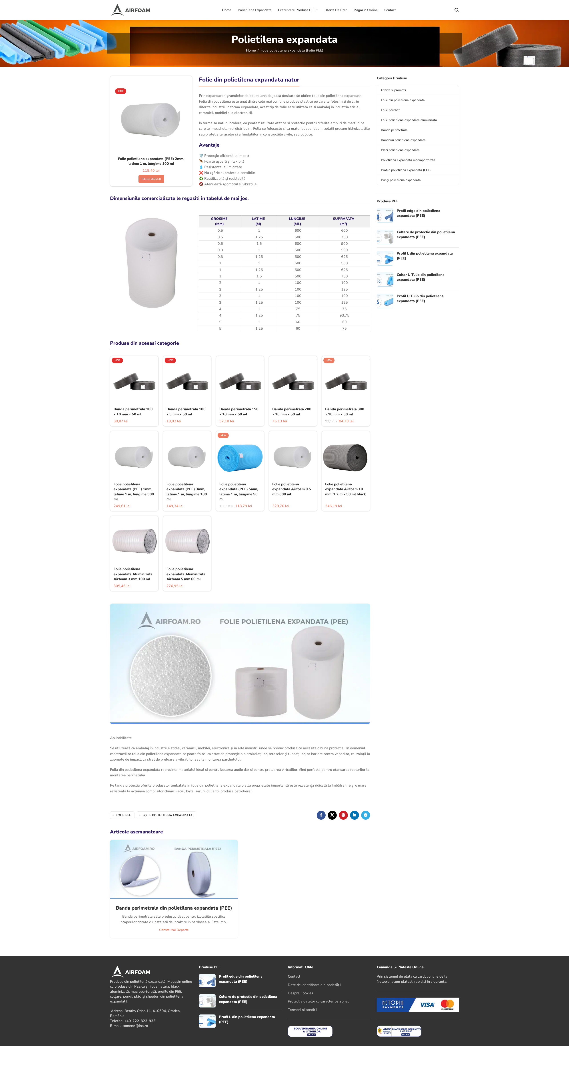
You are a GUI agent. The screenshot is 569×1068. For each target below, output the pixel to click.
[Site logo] (136, 9)
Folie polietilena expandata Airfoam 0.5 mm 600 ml (291, 489)
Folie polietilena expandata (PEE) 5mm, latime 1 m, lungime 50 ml (238, 492)
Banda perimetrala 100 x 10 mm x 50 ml (133, 411)
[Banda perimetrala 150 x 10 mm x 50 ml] (240, 380)
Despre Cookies (300, 993)
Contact (294, 976)
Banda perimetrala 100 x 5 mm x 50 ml (186, 411)
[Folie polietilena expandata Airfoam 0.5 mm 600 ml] (293, 455)
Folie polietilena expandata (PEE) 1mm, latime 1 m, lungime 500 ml (134, 492)
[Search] (456, 10)
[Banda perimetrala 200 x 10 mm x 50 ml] (293, 380)
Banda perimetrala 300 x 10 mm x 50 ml (344, 411)
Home (251, 50)
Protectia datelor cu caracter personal (318, 1001)
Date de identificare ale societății (314, 984)
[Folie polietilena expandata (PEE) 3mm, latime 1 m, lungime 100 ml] (187, 455)
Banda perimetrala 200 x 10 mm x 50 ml (291, 411)
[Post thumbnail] (385, 215)
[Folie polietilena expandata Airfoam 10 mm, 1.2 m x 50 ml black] (346, 455)
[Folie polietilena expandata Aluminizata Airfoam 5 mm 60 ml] (187, 540)
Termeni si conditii (302, 1009)
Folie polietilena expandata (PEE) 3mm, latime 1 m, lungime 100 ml (186, 492)
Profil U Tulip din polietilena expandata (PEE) (420, 298)
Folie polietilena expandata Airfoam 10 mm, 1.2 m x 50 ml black (345, 489)
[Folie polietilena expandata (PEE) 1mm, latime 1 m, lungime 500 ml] (134, 455)
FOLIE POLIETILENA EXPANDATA (167, 815)
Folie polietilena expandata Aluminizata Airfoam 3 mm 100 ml (133, 574)
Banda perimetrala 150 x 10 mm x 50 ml (238, 411)
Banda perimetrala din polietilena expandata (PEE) (174, 908)
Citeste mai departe (174, 930)
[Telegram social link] (365, 815)
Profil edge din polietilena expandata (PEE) (418, 213)
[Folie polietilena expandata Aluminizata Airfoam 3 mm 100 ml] (134, 540)
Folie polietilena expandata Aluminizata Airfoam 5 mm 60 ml (185, 574)
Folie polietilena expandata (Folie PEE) (291, 50)
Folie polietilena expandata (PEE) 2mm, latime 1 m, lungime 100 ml (151, 161)
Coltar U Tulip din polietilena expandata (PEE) (421, 277)
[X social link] (332, 815)
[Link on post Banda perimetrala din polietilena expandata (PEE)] (174, 869)
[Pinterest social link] (343, 815)
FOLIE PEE (123, 815)
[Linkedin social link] (354, 815)
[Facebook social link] (321, 815)
